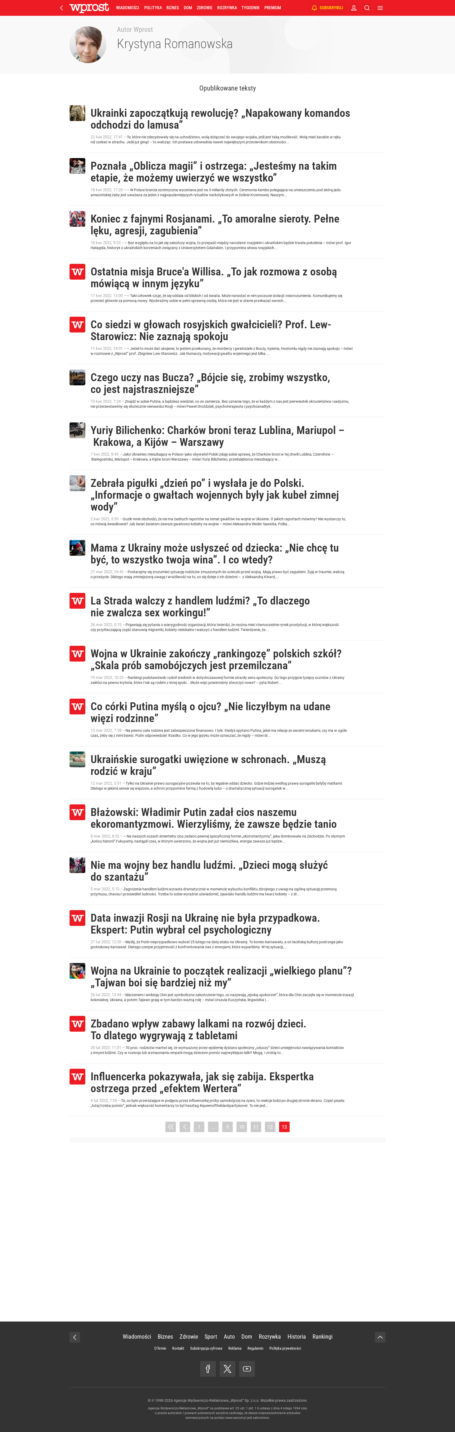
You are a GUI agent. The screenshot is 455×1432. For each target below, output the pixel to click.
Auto (229, 1336)
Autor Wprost (135, 29)
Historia (297, 1336)
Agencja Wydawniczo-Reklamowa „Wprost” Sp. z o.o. (217, 1400)
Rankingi (323, 1336)
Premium (272, 7)
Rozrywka (227, 7)
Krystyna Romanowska (175, 43)
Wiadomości (127, 7)
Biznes (172, 7)
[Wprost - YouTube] (247, 1369)
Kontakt (178, 1348)
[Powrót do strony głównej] (75, 1337)
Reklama (234, 1348)
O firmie (160, 1348)
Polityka (153, 7)
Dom (188, 7)
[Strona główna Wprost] (89, 8)
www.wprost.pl (235, 1418)
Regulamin (255, 1348)
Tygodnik (250, 7)
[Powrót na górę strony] (380, 1337)
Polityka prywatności (285, 1348)
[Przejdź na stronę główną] (61, 8)
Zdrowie (204, 7)
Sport (211, 1336)
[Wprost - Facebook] (208, 1369)
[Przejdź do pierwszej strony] (170, 1127)
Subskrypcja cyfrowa (206, 1348)
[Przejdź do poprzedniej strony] (185, 1127)
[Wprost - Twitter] (227, 1369)
